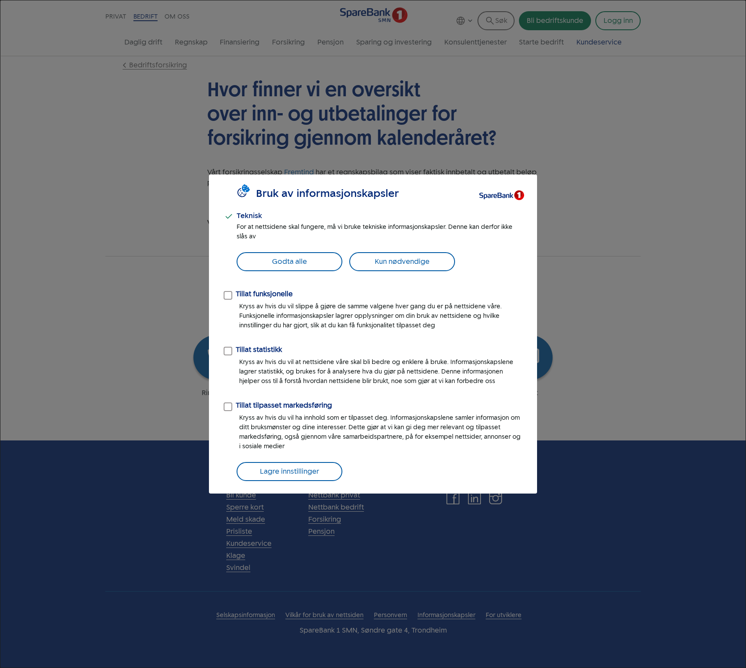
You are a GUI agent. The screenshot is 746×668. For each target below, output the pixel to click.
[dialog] (373, 334)
